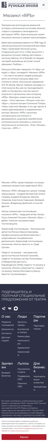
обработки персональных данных (15, 431)
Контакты (7, 333)
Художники (24, 348)
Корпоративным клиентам (39, 379)
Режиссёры (24, 336)
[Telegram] (4, 308)
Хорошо (24, 437)
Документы (8, 329)
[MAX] (16, 308)
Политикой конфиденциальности (27, 428)
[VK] (10, 308)
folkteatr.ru (5, 403)
